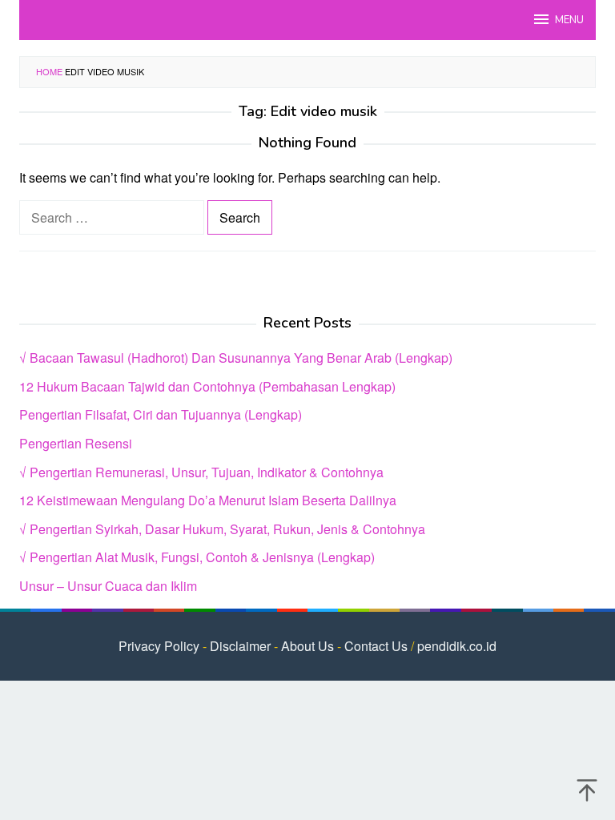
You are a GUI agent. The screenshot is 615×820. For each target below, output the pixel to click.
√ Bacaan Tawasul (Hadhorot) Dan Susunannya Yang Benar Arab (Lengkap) (235, 357)
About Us (307, 646)
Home (49, 71)
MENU (569, 20)
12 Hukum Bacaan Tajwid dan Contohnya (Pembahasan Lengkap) (207, 386)
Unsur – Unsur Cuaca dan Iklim (108, 586)
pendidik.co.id (456, 646)
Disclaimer (240, 646)
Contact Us (376, 646)
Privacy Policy (159, 646)
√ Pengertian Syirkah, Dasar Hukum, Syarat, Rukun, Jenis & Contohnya (222, 529)
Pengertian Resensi (75, 443)
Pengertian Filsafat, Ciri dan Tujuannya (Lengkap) (160, 414)
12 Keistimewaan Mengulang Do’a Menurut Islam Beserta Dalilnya (207, 500)
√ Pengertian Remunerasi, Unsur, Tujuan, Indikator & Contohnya (201, 472)
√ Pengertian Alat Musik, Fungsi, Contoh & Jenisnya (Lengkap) (197, 557)
